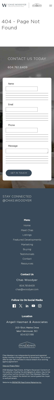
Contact (27, 259)
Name (11, 83)
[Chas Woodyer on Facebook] (14, 305)
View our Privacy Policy (11, 366)
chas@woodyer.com (27, 289)
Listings (27, 235)
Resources (27, 263)
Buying (27, 249)
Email (10, 104)
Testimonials (27, 254)
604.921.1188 (27, 334)
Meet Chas (27, 230)
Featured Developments (27, 239)
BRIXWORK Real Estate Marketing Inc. (27, 382)
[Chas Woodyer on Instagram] (39, 305)
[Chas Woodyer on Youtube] (33, 305)
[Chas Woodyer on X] (20, 305)
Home (27, 225)
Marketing (27, 244)
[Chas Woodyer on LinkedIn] (27, 305)
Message (13, 145)
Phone (11, 125)
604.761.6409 (17, 67)
